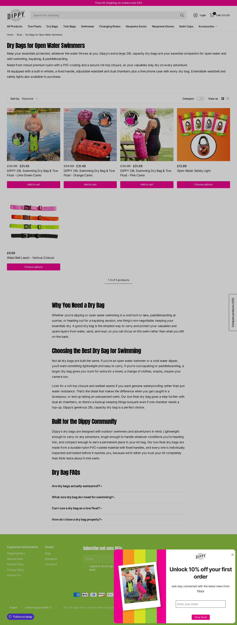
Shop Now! (200, 617)
